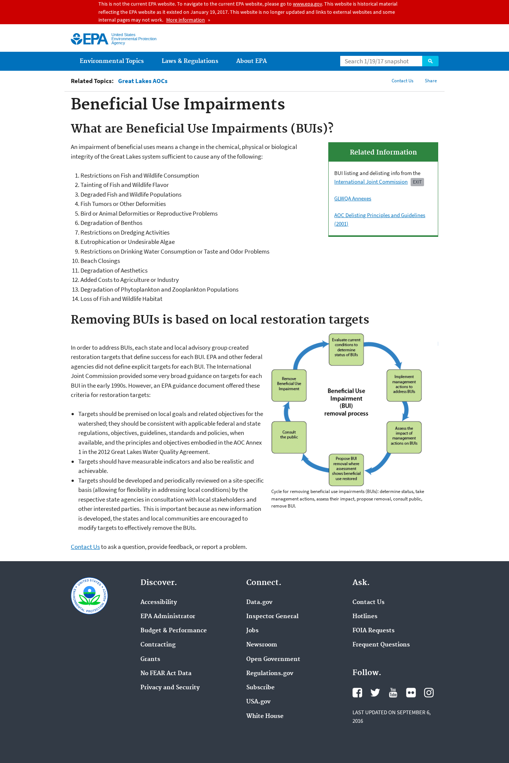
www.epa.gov (307, 3)
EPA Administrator (167, 616)
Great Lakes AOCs (143, 81)
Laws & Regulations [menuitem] (190, 61)
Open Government (273, 659)
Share (431, 80)
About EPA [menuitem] (251, 61)
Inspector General (272, 616)
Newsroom (261, 645)
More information (185, 19)
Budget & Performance (173, 630)
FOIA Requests (373, 630)
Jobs (252, 630)
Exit (417, 182)
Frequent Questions (381, 645)
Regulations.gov (269, 673)
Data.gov (259, 602)
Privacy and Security (170, 687)
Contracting (158, 645)
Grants (150, 659)
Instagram (429, 692)
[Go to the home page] (89, 39)
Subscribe (260, 687)
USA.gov (258, 702)
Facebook (357, 692)
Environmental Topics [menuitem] (112, 61)
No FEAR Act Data (166, 673)
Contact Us (402, 80)
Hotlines (364, 616)
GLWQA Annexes (352, 198)
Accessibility (158, 602)
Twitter (375, 692)
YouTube (393, 692)
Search (430, 61)
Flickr (411, 692)
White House (265, 716)
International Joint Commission (371, 181)
